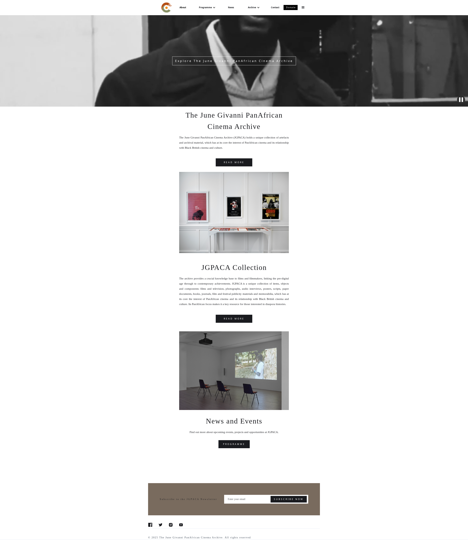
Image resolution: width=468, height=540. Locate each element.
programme (234, 444)
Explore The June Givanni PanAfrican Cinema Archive (234, 61)
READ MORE (234, 162)
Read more (234, 318)
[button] (207, 7)
